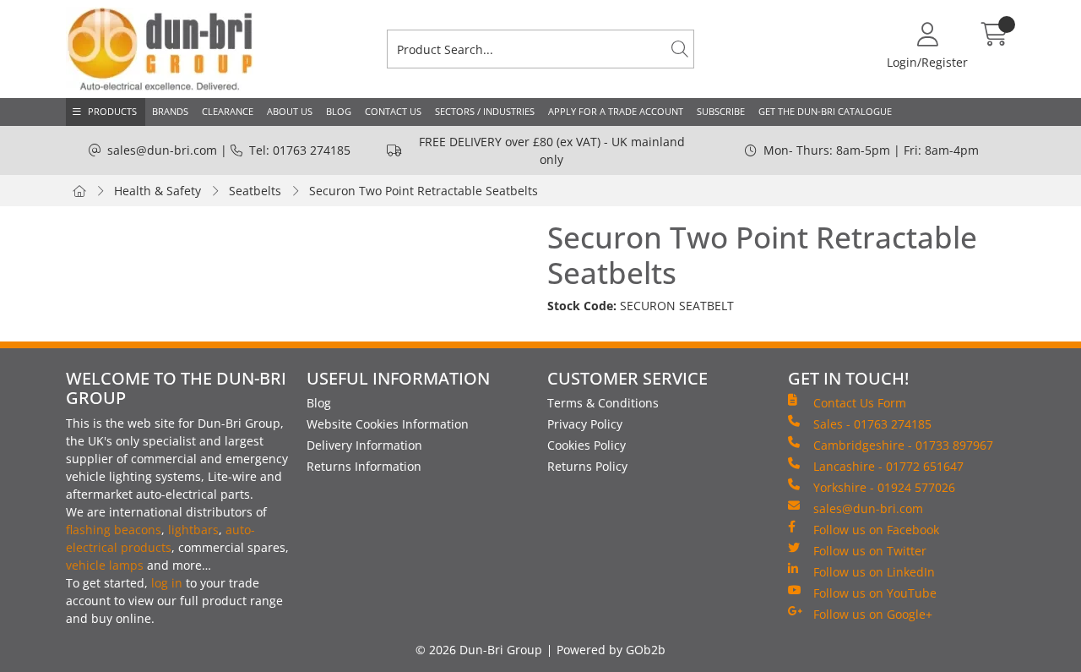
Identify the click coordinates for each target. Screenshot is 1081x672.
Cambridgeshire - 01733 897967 (903, 445)
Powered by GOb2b (611, 650)
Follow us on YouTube (875, 593)
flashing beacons (113, 530)
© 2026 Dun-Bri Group (479, 650)
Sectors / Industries (485, 111)
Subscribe (721, 111)
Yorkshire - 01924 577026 (884, 487)
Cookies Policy (586, 445)
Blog (338, 111)
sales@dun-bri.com (162, 150)
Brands (170, 111)
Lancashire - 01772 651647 (888, 466)
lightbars (193, 530)
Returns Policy (587, 466)
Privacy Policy (584, 424)
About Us (289, 111)
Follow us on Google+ (872, 614)
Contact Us (393, 111)
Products (112, 111)
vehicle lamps (105, 565)
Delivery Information (364, 445)
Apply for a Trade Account (615, 111)
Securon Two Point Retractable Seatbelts (423, 191)
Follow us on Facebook (876, 530)
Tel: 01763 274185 (299, 150)
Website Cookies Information (388, 424)
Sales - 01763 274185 (872, 424)
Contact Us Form (859, 403)
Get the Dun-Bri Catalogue (825, 111)
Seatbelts (255, 191)
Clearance (227, 111)
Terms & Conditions (603, 403)
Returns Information (364, 466)
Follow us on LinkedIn (874, 572)
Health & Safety (157, 191)
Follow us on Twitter (869, 551)
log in (166, 583)
